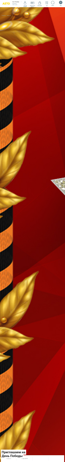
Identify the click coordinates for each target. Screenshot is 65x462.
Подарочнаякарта (32, 6)
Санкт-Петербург (15, 1)
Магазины (40, 5)
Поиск (52, 5)
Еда (47, 5)
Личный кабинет (25, 6)
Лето (6, 3)
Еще (61, 5)
